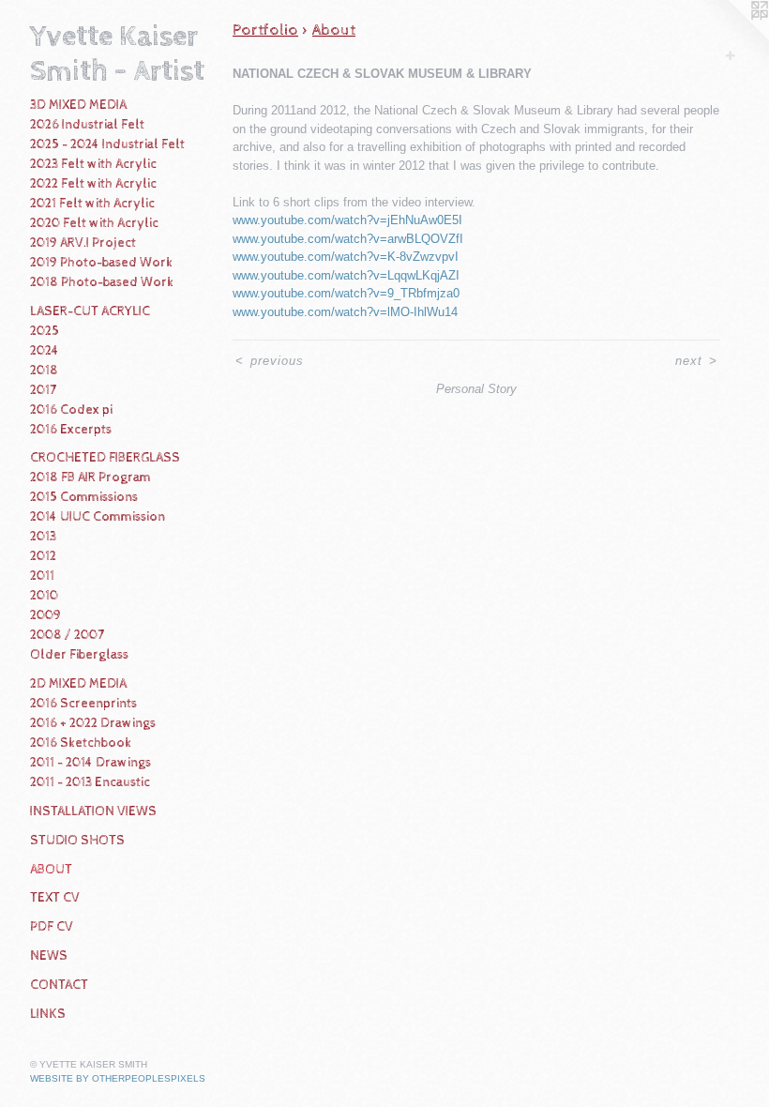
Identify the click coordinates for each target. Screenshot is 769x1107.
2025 (44, 331)
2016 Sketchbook (80, 743)
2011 (42, 576)
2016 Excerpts (71, 429)
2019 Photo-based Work (101, 262)
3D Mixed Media (78, 105)
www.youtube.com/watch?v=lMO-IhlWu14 (345, 312)
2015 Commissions (84, 497)
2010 (44, 595)
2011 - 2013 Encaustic (90, 782)
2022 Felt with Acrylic (93, 183)
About (51, 869)
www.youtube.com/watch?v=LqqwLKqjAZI (346, 275)
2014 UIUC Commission (97, 516)
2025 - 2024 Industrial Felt (107, 144)
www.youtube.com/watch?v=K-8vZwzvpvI (346, 257)
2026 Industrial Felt (87, 124)
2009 (45, 615)
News (49, 955)
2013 (43, 536)
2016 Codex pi (71, 409)
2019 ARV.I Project (83, 242)
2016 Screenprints (83, 703)
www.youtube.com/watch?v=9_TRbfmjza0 (346, 293)
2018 (44, 370)
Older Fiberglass (79, 654)
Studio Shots (77, 840)
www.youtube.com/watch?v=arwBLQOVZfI (348, 239)
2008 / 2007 (67, 635)
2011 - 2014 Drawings (90, 762)
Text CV (55, 897)
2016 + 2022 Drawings (93, 723)
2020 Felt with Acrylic (94, 223)
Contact (59, 985)
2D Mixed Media (78, 683)
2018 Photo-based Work (101, 282)
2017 (43, 390)
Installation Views (93, 811)
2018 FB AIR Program (90, 477)
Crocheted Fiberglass (105, 457)
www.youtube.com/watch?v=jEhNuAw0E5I (347, 220)
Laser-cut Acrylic (90, 311)
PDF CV (51, 926)
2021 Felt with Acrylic (92, 203)
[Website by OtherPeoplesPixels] (731, 37)
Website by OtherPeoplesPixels (117, 1078)
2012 (43, 556)
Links (48, 1014)
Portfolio (265, 30)
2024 (44, 350)
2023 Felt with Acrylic (93, 164)
